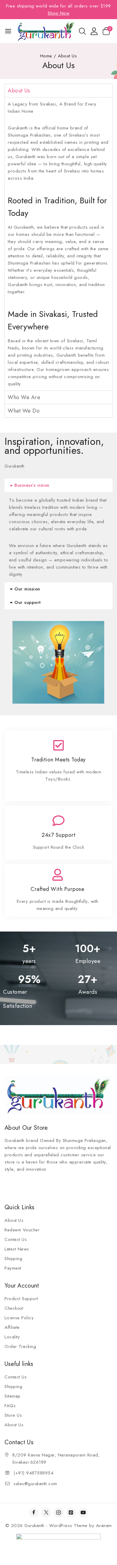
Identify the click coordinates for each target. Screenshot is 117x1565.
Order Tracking (20, 1346)
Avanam (104, 1525)
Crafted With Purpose (57, 889)
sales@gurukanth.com (35, 1483)
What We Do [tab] (24, 411)
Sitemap (12, 1396)
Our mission (27, 589)
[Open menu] (8, 31)
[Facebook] (34, 1512)
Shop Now (58, 13)
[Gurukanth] (46, 31)
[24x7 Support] (58, 821)
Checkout (13, 1308)
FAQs (10, 1405)
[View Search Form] (82, 31)
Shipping (13, 1258)
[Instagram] (59, 1512)
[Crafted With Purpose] (58, 875)
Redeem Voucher (22, 1230)
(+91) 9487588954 (33, 1473)
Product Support (21, 1298)
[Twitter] (46, 1512)
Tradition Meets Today (58, 760)
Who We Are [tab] (24, 397)
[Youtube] (83, 1512)
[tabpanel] (58, 243)
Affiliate (12, 1327)
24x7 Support (58, 835)
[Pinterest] (71, 1512)
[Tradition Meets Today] (58, 745)
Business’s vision (32, 485)
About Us (13, 1220)
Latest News (16, 1249)
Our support (27, 602)
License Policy (19, 1317)
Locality (12, 1337)
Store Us (13, 1415)
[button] (58, 485)
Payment (12, 1268)
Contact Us (15, 1239)
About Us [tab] (19, 90)
